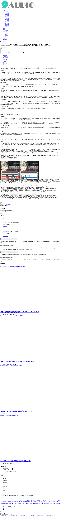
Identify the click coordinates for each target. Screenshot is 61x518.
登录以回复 (5, 226)
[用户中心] (3, 509)
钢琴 (41, 503)
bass (1, 501)
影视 (47, 501)
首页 (5, 61)
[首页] (3, 508)
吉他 (32, 501)
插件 (55, 501)
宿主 (1, 200)
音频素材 (7, 25)
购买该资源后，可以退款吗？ (6, 257)
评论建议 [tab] (6, 56)
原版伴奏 (5, 38)
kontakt (9, 501)
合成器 (27, 501)
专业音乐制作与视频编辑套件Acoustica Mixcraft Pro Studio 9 (19, 312)
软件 (4, 10)
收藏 (3, 205)
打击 (51, 501)
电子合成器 (7, 26)
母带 (4, 503)
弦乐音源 (7, 19)
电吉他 (16, 503)
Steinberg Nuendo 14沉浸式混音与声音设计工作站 (16, 411)
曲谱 (4, 29)
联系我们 (5, 39)
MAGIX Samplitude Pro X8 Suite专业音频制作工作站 (17, 361)
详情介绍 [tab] (5, 55)
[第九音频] (3, 52)
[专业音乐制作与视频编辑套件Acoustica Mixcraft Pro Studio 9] (13, 266)
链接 (6, 205)
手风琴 (50, 501)
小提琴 (41, 501)
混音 (11, 503)
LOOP (12, 501)
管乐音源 (7, 20)
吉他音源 (7, 15)
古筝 (22, 501)
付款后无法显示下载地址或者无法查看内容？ (8, 252)
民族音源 (7, 21)
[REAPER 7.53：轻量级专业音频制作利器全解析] (10, 415)
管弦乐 (26, 503)
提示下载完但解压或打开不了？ (6, 245)
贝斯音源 (7, 16)
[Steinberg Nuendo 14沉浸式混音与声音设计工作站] (11, 365)
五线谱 (15, 501)
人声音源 (7, 23)
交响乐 (17, 501)
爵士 (6, 36)
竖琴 (23, 503)
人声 (19, 501)
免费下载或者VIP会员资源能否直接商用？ (8, 238)
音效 (50, 503)
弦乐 (44, 501)
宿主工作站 (7, 11)
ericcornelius (5, 231)
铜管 (48, 503)
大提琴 (35, 501)
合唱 (24, 501)
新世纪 (6, 35)
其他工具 (2, 515)
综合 (32, 503)
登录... (1, 211)
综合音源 (7, 13)
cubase (4, 501)
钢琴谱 (6, 30)
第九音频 (7, 204)
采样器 (38, 503)
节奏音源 (7, 18)
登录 (3, 41)
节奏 (34, 503)
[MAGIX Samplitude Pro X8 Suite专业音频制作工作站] (11, 315)
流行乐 (6, 33)
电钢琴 (21, 503)
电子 (19, 503)
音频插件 (7, 24)
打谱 (53, 501)
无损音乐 (5, 31)
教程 (4, 28)
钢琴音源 (7, 14)
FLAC (6, 501)
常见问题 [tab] (6, 57)
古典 (6, 34)
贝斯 (36, 503)
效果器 (58, 501)
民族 (7, 503)
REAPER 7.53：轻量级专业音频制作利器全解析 (15, 461)
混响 (10, 503)
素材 (29, 503)
